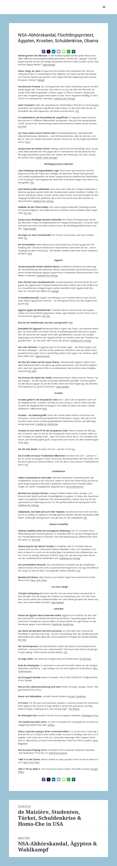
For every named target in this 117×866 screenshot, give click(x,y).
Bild (71, 322)
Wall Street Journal (58, 752)
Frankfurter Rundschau (46, 424)
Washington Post (90, 715)
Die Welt (22, 126)
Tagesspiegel (48, 64)
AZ (27, 464)
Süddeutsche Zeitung (64, 98)
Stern (28, 142)
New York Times (39, 580)
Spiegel (41, 79)
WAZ (30, 253)
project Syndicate (77, 696)
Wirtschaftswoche (74, 486)
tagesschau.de (42, 356)
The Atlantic (74, 708)
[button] (43, 51)
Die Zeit (27, 213)
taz (25, 238)
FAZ (77, 111)
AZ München (85, 658)
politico (51, 724)
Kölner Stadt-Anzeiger (47, 157)
